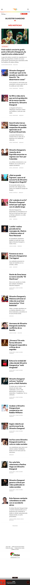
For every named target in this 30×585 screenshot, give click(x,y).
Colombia (3, 14)
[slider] (15, 579)
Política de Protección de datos (18, 546)
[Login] (28, 9)
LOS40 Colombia (15, 9)
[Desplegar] (15, 577)
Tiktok (9, 536)
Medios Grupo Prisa (15, 557)
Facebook (20, 536)
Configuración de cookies (19, 548)
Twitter (18, 536)
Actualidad (5, 46)
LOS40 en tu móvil (15, 549)
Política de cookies (9, 548)
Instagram (12, 536)
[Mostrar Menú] (2, 9)
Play (28, 582)
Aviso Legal (8, 546)
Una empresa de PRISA (15, 554)
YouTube (15, 536)
